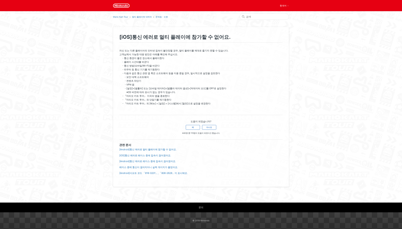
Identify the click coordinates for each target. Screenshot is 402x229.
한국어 (283, 5)
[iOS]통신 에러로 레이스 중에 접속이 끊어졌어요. (145, 155)
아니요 (209, 127)
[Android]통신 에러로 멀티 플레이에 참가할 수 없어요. (148, 149)
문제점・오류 (162, 17)
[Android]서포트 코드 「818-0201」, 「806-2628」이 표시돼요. (153, 173)
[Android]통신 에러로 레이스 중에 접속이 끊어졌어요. (147, 161)
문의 (201, 207)
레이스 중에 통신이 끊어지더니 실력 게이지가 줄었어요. (148, 167)
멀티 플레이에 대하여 (142, 17)
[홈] (121, 6)
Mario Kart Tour (120, 17)
